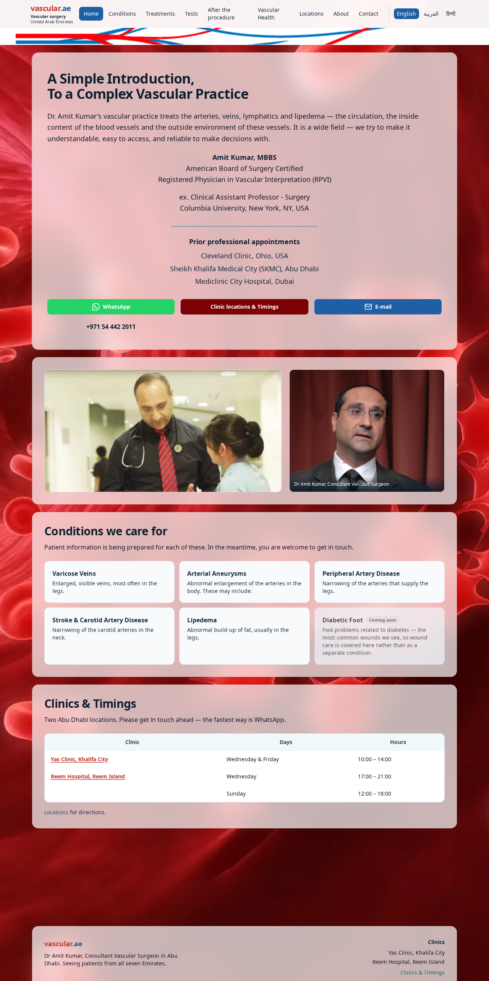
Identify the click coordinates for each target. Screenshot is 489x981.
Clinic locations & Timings (244, 306)
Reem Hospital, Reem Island (88, 776)
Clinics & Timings (422, 972)
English (406, 13)
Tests (191, 13)
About (341, 13)
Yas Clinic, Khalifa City (79, 759)
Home (91, 13)
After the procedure (221, 13)
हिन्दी (450, 13)
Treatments (160, 13)
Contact (368, 13)
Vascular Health (269, 13)
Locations (312, 13)
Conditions (122, 13)
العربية (431, 13)
